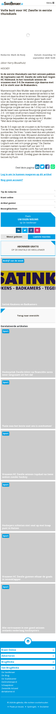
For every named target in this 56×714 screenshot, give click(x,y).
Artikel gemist (8, 203)
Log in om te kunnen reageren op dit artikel (26, 174)
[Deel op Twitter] (42, 166)
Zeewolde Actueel (9, 688)
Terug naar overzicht (28, 315)
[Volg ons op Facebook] (31, 230)
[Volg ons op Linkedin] (18, 230)
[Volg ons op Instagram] (37, 230)
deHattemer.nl (8, 691)
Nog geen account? (12, 180)
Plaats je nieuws (17, 706)
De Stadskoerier (8, 678)
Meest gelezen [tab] (14, 236)
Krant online (7, 197)
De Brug (5, 675)
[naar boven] (28, 641)
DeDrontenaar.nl (9, 682)
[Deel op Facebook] (47, 166)
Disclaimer (44, 706)
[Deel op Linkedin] (37, 166)
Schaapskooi (7, 685)
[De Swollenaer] (11, 3)
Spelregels (31, 706)
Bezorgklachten (9, 208)
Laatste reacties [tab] (41, 236)
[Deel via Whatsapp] (52, 165)
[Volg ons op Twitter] (25, 230)
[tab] (14, 236)
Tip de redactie (9, 191)
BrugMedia (18, 702)
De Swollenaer (8, 672)
